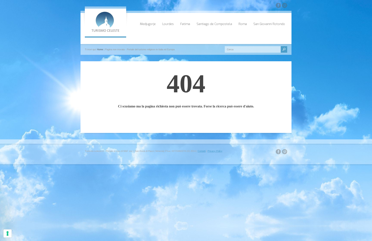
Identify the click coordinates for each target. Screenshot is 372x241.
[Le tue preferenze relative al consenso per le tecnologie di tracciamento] (7, 233)
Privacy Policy (215, 151)
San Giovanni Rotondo (269, 24)
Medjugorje (148, 24)
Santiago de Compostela (214, 24)
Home (100, 49)
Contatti (202, 151)
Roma (243, 24)
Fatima (185, 24)
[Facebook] (278, 6)
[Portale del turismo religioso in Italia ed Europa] (105, 31)
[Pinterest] (284, 6)
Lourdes (168, 24)
